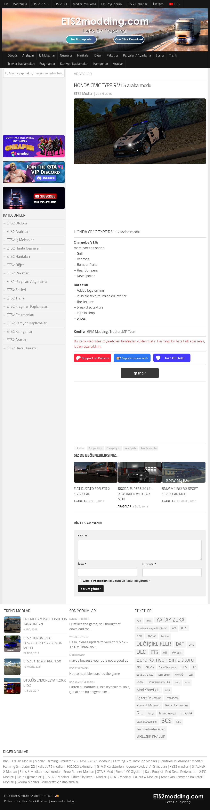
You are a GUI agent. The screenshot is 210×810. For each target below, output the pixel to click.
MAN (140, 682)
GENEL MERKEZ (145, 674)
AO (174, 628)
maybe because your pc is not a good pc (98, 660)
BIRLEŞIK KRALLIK (151, 736)
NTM (167, 690)
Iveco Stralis (164, 675)
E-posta (149, 564)
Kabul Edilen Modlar (17, 761)
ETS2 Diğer (15, 265)
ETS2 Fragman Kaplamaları (27, 306)
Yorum (82, 536)
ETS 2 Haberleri (137, 4)
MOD (187, 682)
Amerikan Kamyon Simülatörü (152, 628)
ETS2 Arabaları (18, 231)
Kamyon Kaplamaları (74, 64)
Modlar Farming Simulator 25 (56, 761)
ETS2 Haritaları (18, 256)
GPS (184, 667)
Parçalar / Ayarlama (137, 55)
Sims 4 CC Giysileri (129, 772)
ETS (154, 652)
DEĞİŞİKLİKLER (154, 644)
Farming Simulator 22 (19, 766)
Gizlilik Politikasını (95, 581)
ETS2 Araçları (17, 339)
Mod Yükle (20, 4)
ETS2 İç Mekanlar (20, 240)
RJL (140, 712)
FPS (138, 667)
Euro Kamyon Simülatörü (165, 660)
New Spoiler (130, 448)
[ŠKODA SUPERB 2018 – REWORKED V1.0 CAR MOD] (139, 472)
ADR (139, 620)
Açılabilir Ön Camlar (149, 698)
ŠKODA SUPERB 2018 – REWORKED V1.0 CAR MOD (136, 493)
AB (165, 653)
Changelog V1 (113, 448)
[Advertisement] (140, 198)
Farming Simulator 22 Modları (135, 761)
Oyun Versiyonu (168, 667)
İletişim (158, 4)
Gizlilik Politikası (39, 801)
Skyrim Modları (28, 782)
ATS (184, 628)
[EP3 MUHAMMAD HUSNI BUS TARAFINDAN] (12, 624)
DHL (191, 644)
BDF (139, 636)
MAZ (177, 682)
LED (190, 674)
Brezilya (165, 636)
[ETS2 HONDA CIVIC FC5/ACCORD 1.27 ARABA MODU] (12, 644)
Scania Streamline (147, 721)
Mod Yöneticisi (148, 690)
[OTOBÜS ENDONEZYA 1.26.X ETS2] (12, 686)
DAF (180, 644)
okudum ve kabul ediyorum (116, 581)
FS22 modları (179, 766)
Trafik (173, 55)
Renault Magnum (148, 705)
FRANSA (149, 667)
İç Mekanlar (47, 55)
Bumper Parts (95, 448)
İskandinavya (167, 713)
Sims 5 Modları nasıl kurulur (40, 772)
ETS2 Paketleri (18, 273)
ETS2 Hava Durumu (22, 348)
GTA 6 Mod (105, 772)
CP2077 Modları (57, 777)
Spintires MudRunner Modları (181, 761)
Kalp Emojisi (154, 772)
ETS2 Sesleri (16, 290)
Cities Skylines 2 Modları (89, 777)
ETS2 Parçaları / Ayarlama (27, 281)
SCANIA (186, 713)
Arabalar (28, 55)
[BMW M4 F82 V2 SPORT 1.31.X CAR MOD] (183, 472)
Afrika (148, 620)
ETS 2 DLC (61, 4)
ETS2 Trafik (15, 298)
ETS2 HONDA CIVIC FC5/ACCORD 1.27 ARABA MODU (42, 643)
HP (194, 667)
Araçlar (118, 64)
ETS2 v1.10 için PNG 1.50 (42, 661)
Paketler (112, 55)
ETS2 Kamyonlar (19, 331)
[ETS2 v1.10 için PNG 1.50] (12, 667)
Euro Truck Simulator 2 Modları (23, 796)
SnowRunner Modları (78, 772)
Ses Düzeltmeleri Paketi (151, 729)
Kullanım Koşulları (15, 801)
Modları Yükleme (84, 4)
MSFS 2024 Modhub (95, 761)
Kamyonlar (100, 64)
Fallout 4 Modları (145, 777)
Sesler (160, 55)
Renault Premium (176, 705)
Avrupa (177, 653)
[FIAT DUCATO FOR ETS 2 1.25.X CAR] (96, 472)
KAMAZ (179, 674)
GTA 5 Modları (120, 777)
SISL (178, 721)
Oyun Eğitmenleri (29, 777)
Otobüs (13, 55)
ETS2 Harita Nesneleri (23, 248)
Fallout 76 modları (51, 766)
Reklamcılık (57, 801)
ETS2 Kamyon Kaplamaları (27, 323)
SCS (166, 721)
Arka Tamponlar (149, 448)
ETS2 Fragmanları (20, 315)
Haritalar (83, 55)
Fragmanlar (47, 64)
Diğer (98, 55)
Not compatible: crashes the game (94, 673)
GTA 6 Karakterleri (110, 766)
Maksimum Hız (159, 682)
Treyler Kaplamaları (21, 64)
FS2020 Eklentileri (81, 766)
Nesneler (66, 55)
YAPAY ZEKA (170, 620)
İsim (82, 564)
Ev (6, 4)
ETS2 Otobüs (17, 223)
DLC (141, 652)
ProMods (172, 698)
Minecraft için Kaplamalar (59, 782)
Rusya (150, 713)
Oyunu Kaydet (136, 766)
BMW (151, 636)
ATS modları (158, 766)
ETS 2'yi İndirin (111, 4)
